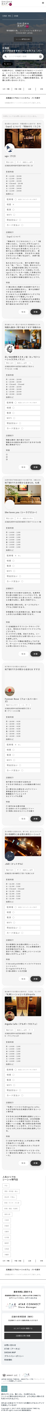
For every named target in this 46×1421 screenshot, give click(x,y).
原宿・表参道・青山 (11, 1191)
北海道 (6, 1249)
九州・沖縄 (6, 89)
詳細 (36, 312)
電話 (23, 312)
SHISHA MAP (10, 1352)
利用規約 (8, 1360)
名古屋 (6, 1237)
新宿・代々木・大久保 (11, 1203)
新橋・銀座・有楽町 (11, 1209)
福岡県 (6, 1243)
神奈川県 (7, 1214)
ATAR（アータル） (12, 1349)
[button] (43, 3)
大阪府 (6, 1220)
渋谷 (5, 1185)
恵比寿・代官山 (9, 1197)
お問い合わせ (10, 1345)
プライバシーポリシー (14, 1356)
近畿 (29, 89)
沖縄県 (6, 1255)
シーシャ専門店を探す (23, 39)
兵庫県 (6, 1232)
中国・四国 (17, 89)
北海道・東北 (6, 16)
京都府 (6, 1226)
